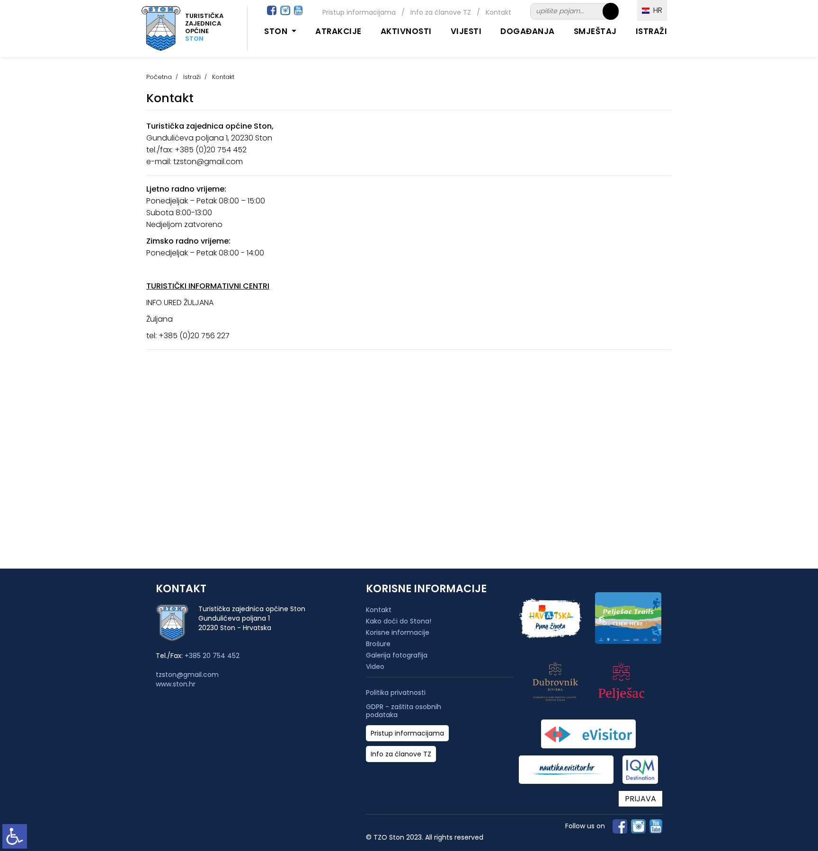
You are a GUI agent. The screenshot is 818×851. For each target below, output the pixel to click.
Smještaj (595, 31)
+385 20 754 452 (212, 655)
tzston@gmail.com (187, 674)
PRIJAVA (640, 798)
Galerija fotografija (396, 655)
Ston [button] (277, 31)
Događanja (527, 31)
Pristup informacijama (359, 12)
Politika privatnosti (396, 693)
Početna (159, 76)
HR (655, 10)
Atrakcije (338, 31)
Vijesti (466, 31)
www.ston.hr (176, 684)
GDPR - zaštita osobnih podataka (403, 711)
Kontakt (498, 12)
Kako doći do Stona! (398, 621)
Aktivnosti (406, 31)
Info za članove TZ (440, 12)
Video (375, 666)
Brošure (378, 644)
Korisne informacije (397, 632)
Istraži (651, 31)
